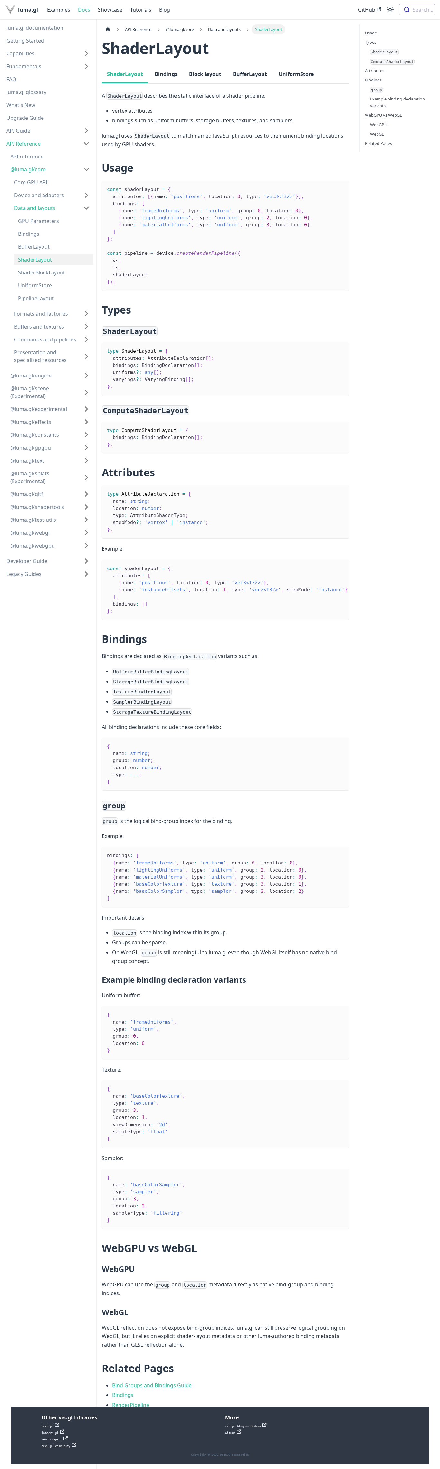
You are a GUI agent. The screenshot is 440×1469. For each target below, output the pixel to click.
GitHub (366, 9)
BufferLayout (250, 74)
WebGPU (378, 125)
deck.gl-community (56, 1446)
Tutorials (140, 9)
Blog (164, 9)
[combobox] (417, 9)
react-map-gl (52, 1439)
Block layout (205, 74)
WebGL (377, 134)
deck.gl (47, 1426)
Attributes (374, 70)
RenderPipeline (130, 1404)
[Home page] (108, 29)
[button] (48, 53)
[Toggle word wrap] (329, 567)
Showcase (110, 9)
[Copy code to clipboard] (341, 188)
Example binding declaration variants (397, 102)
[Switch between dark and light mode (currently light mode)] (390, 10)
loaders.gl (50, 1433)
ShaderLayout (125, 74)
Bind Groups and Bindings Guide (152, 1385)
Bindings (166, 74)
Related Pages (378, 143)
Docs (84, 9)
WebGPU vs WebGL (383, 115)
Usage (371, 33)
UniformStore (296, 74)
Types (370, 42)
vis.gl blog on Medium (243, 1426)
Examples (58, 9)
